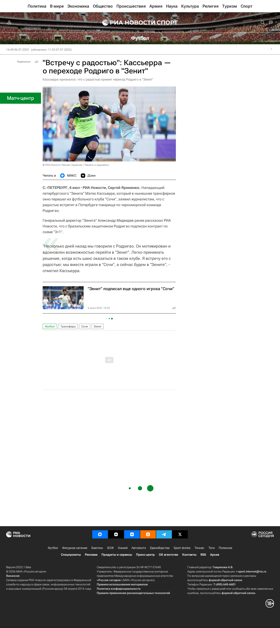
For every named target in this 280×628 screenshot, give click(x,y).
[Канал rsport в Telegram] (164, 534)
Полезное (225, 548)
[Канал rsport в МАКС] (100, 534)
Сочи (84, 326)
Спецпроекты (71, 554)
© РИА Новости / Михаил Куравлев (62, 165)
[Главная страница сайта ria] (126, 22)
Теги (211, 548)
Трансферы (68, 326)
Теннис (199, 548)
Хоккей (122, 548)
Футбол (50, 326)
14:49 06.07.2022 (17, 49)
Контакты (189, 554)
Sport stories (182, 548)
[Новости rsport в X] (180, 534)
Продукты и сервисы (116, 554)
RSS (203, 554)
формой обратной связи (225, 580)
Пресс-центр (145, 554)
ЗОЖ (110, 548)
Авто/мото (139, 548)
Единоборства (160, 548)
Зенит (97, 326)
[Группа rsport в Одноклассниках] (148, 534)
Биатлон (97, 548)
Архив (214, 554)
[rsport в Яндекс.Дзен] (116, 534)
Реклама (91, 554)
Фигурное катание (74, 548)
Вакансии (12, 575)
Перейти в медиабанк (96, 165)
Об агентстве (168, 554)
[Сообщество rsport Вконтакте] (132, 534)
